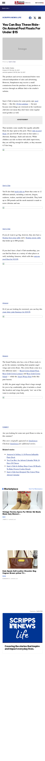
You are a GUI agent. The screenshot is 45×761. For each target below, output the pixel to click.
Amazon (5, 303)
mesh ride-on (20, 191)
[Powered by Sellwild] (39, 611)
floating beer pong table (12, 237)
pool (36, 101)
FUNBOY (6, 427)
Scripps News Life (12, 17)
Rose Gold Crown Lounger (13, 373)
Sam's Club (12, 62)
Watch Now (39, 2)
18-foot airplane (22, 104)
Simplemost (33, 440)
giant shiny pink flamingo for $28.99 (16, 312)
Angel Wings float (25, 376)
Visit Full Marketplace (35, 489)
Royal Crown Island (29, 370)
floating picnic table (33, 237)
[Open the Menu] (3, 3)
